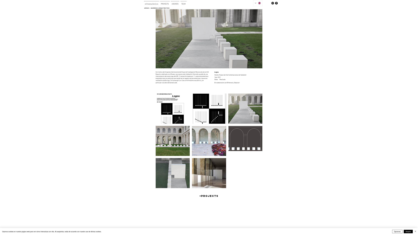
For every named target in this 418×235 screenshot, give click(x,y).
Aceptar (408, 231)
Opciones (397, 231)
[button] (173, 109)
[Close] (415, 231)
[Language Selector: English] (257, 3)
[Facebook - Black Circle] (276, 3)
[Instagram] (272, 3)
